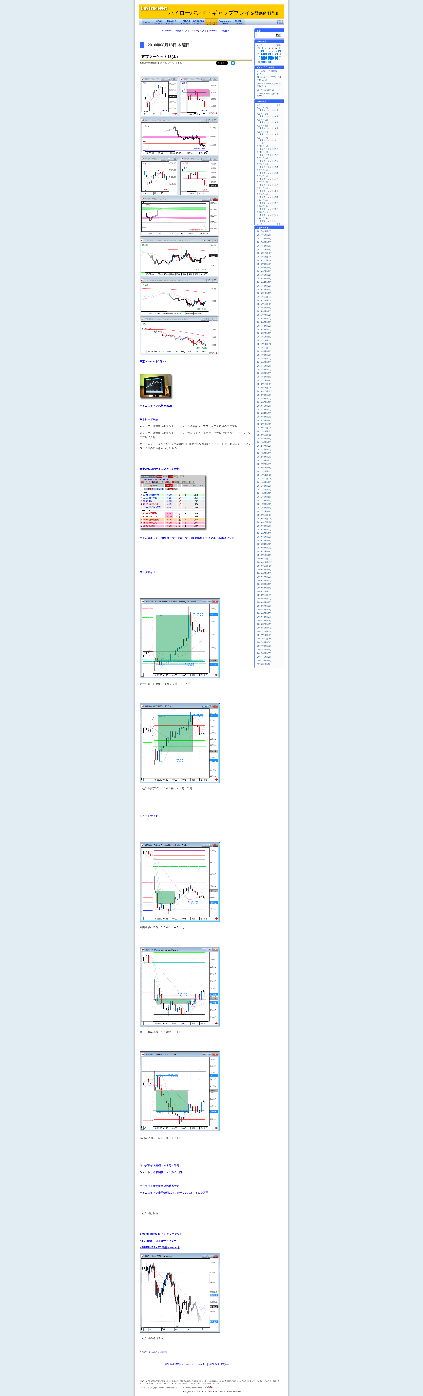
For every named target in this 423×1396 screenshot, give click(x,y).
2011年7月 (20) (264, 489)
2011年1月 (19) (264, 511)
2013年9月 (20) (264, 395)
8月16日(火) (262, 176)
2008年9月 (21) (264, 599)
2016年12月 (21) (264, 253)
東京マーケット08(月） (270, 209)
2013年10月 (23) (264, 391)
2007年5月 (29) (264, 657)
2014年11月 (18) (264, 344)
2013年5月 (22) (264, 409)
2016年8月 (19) (264, 268)
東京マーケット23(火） (270, 149)
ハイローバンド (211, 22)
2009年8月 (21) (264, 573)
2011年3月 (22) (264, 504)
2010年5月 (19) (264, 540)
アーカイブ (265, 228)
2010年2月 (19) (264, 551)
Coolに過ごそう (158, 22)
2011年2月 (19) (264, 508)
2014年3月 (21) (264, 373)
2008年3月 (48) (264, 620)
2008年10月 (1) (264, 595)
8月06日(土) (262, 212)
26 (276, 59)
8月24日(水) (262, 138)
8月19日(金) (262, 158)
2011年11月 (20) (264, 475)
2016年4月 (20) (264, 282)
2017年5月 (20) (264, 235)
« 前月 (259, 45)
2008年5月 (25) (264, 613)
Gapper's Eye (198, 22)
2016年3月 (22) (264, 286)
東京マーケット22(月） (270, 155)
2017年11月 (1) (264, 231)
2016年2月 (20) (264, 289)
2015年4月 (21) (264, 326)
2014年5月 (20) (264, 366)
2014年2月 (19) (264, 377)
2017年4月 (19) (264, 238)
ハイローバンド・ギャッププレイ (223, 13)
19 (276, 57)
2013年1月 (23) (264, 424)
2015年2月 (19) (264, 333)
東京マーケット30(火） (270, 116)
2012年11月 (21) (264, 431)
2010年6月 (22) (264, 537)
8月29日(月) (262, 120)
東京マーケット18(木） (160, 57)
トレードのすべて (171, 22)
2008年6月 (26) (264, 609)
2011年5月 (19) (264, 497)
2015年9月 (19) (264, 308)
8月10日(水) (262, 194)
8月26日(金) (262, 126)
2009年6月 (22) (264, 580)
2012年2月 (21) (264, 464)
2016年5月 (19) (264, 278)
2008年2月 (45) (264, 624)
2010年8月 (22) (264, 529)
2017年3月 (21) (264, 242)
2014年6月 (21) (264, 362)
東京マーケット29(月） (270, 122)
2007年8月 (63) (264, 646)
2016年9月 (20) (264, 264)
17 (269, 57)
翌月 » (278, 45)
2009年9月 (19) (264, 569)
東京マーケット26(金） (270, 128)
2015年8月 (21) (264, 311)
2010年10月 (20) (264, 522)
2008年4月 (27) (264, 617)
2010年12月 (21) (264, 515)
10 (269, 54)
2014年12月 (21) (264, 340)
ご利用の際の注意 (280, 22)
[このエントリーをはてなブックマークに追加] (233, 64)
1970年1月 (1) (263, 664)
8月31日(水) (262, 107)
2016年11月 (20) (264, 257)
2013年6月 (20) (264, 406)
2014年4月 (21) (264, 369)
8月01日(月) (262, 218)
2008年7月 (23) (264, 606)
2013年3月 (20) (264, 417)
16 (266, 57)
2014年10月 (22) (264, 348)
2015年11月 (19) (264, 300)
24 (269, 59)
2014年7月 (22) (264, 358)
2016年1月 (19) (264, 293)
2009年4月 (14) (264, 588)
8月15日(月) (262, 182)
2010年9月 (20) (264, 526)
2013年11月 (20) (264, 388)
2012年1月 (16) (264, 468)
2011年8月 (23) (264, 486)
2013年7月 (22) (264, 402)
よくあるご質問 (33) (266, 90)
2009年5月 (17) (264, 584)
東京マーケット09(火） (270, 203)
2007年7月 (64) (264, 649)
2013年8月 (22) (264, 398)
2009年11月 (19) (264, 562)
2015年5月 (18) (264, 322)
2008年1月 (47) (264, 628)
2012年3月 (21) (264, 460)
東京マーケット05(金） (270, 215)
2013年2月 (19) (264, 420)
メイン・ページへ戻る (196, 30)
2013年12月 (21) (264, 384)
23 (266, 59)
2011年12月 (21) (264, 471)
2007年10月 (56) (264, 639)
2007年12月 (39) (264, 631)
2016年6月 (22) (264, 275)
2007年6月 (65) (264, 653)
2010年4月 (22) (264, 544)
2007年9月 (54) (264, 642)
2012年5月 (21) (264, 453)
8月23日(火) (262, 146)
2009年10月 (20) (264, 566)
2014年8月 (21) (264, 355)
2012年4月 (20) (264, 457)
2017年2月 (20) (264, 246)
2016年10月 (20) (264, 260)
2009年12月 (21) (264, 559)
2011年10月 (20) (264, 479)
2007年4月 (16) (264, 660)
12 (276, 54)
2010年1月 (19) (264, 555)
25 (273, 59)
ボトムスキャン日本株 (158, 1352)
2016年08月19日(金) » (218, 30)
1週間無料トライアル (203, 537)
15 (262, 57)
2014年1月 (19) (264, 380)
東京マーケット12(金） (270, 191)
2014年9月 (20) (264, 351)
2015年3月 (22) (264, 329)
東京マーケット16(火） (270, 179)
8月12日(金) (262, 188)
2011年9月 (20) (264, 482)
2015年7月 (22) (264, 315)
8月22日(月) (262, 152)
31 (269, 62)
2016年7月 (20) (264, 271)
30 (266, 62)
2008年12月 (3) (264, 591)
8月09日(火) (262, 200)
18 (273, 57)
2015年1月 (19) (264, 337)
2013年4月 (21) (264, 413)
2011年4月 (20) (264, 500)
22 (262, 59)
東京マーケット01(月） (270, 221)
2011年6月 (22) (264, 493)
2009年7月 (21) (264, 577)
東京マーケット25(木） (270, 134)
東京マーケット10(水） (270, 197)
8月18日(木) (262, 164)
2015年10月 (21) (264, 304)
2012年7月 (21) (264, 446)
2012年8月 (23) (264, 442)
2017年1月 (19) (264, 249)
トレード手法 (185, 22)
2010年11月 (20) (264, 519)
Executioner (224, 22)
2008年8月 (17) (264, 602)
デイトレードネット (147, 22)
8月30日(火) (262, 114)
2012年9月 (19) (264, 439)
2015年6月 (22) (264, 318)
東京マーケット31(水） (270, 110)
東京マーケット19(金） (270, 161)
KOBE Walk (238, 22)
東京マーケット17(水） (270, 173)
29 (262, 62)
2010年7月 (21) (264, 533)
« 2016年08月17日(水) (172, 30)
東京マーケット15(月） (270, 185)
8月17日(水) (262, 170)
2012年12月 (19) (264, 428)
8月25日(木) (262, 132)
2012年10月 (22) (264, 435)
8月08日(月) (262, 206)
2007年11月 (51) (264, 635)
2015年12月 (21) (264, 297)
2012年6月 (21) (264, 449)
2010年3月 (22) (264, 548)
